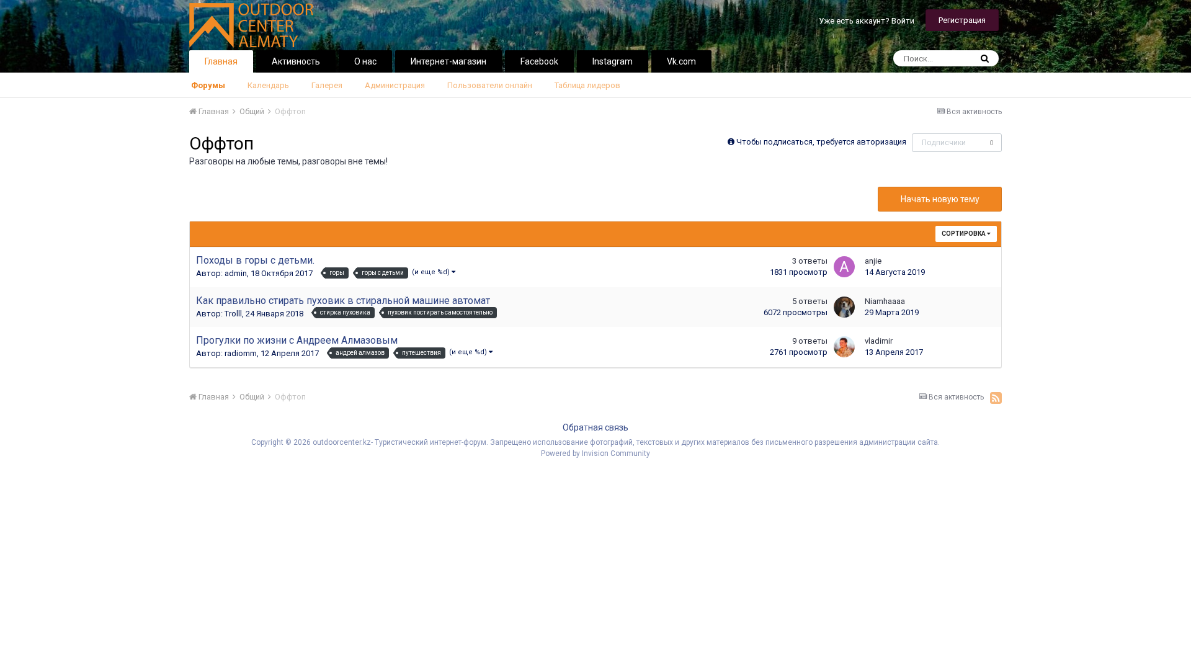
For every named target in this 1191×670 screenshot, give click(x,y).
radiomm (241, 353)
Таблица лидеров (587, 85)
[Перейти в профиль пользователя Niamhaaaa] (844, 307)
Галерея (326, 85)
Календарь (268, 85)
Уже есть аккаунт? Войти (866, 20)
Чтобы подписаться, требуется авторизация (821, 141)
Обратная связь (595, 427)
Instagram (612, 61)
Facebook (539, 61)
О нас (365, 61)
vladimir (879, 341)
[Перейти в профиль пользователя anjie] (844, 266)
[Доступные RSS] (996, 397)
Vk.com (681, 61)
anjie (873, 261)
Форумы (208, 85)
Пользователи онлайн (489, 85)
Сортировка (964, 233)
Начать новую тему (940, 199)
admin (236, 273)
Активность (296, 61)
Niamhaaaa (885, 301)
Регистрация (962, 20)
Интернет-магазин (448, 61)
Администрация (395, 85)
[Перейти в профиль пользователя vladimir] (844, 346)
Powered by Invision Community (595, 453)
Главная (221, 61)
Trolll (233, 313)
